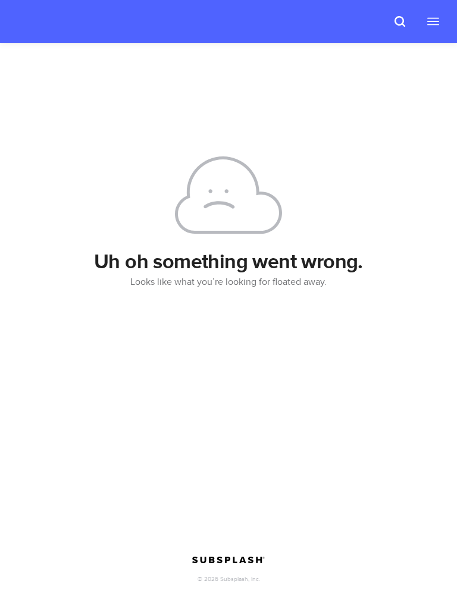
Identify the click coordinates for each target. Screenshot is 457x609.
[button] (400, 21)
